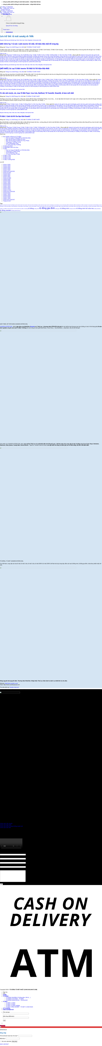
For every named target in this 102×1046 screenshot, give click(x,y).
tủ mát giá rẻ (97, 57)
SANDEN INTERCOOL (6, 326)
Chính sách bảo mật (5, 827)
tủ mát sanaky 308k (24, 60)
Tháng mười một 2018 (9, 191)
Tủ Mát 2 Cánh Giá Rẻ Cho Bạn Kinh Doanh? (15, 116)
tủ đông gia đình (47, 208)
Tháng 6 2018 (6, 195)
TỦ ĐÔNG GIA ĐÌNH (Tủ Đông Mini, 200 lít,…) (18, 997)
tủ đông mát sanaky (38, 56)
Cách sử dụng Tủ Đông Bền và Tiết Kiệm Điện (18, 138)
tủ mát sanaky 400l (46, 60)
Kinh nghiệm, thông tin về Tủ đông (12, 136)
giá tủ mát (90, 55)
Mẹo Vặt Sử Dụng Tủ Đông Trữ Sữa (15, 139)
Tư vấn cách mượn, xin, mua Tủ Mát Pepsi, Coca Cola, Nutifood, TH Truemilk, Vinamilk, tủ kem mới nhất (37, 93)
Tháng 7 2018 (6, 194)
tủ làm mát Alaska (54, 56)
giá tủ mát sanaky (17, 56)
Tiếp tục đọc (4, 53)
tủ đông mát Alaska (27, 56)
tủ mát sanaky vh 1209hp (78, 60)
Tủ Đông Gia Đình (8, 146)
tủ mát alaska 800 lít (69, 57)
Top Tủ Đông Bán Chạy (12, 143)
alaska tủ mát (84, 55)
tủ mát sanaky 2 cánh (79, 59)
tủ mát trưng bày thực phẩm (25, 61)
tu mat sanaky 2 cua (91, 59)
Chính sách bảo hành (5, 824)
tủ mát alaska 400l (59, 57)
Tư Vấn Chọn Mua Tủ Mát (36, 40)
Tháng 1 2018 (6, 198)
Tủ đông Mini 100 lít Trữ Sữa (10, 147)
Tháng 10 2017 (7, 201)
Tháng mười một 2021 (9, 171)
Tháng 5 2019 (6, 187)
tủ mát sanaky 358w (35, 60)
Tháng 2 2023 (6, 166)
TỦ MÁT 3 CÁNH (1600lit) (13, 1005)
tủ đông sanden (5, 210)
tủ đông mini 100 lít (72, 208)
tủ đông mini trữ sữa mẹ (85, 208)
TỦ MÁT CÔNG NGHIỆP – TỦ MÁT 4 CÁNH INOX (19, 1007)
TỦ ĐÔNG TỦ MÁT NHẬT (33, 47)
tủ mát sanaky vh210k (23, 86)
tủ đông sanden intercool (15, 210)
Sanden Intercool (14, 687)
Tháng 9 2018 (6, 193)
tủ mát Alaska (28, 57)
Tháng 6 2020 (6, 183)
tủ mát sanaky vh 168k (91, 60)
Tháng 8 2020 (6, 180)
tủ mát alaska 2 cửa (38, 57)
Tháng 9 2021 (6, 174)
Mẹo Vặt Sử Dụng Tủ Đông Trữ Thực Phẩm (17, 140)
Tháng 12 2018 (7, 190)
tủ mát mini (11, 59)
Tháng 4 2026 (6, 164)
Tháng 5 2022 (6, 168)
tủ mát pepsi (60, 106)
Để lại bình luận (37, 61)
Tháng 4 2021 (6, 176)
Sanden (32, 326)
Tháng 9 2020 (6, 179)
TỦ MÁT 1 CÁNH (10, 1003)
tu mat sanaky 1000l (68, 59)
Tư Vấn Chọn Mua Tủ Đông (13, 144)
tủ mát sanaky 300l (13, 60)
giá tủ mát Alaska (14, 81)
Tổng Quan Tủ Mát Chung (4, 40)
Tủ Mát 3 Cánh (32, 64)
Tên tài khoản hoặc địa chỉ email (9, 1035)
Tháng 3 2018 (6, 197)
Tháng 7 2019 (6, 186)
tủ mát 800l (22, 57)
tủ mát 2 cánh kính (89, 56)
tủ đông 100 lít (36, 208)
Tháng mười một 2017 (9, 199)
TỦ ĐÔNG (6, 996)
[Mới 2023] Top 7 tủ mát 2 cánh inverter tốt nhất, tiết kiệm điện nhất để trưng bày (29, 44)
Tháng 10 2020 (7, 178)
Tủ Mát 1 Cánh (21, 64)
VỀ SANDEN (6, 1008)
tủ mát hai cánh (4, 59)
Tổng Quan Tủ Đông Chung (13, 142)
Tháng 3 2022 (6, 170)
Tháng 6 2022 (6, 167)
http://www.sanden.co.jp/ (11, 683)
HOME (5, 994)
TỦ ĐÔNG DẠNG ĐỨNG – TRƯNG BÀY (17, 1000)
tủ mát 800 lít (14, 57)
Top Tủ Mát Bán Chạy (12, 40)
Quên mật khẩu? (4, 1044)
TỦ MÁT (5, 1001)
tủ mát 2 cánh (79, 56)
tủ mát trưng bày (13, 61)
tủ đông (31, 208)
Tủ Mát (17, 40)
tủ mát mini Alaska (20, 59)
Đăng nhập (14, 1041)
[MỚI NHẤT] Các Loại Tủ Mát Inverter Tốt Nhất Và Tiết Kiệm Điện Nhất (24, 68)
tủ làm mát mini (64, 56)
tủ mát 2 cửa (7, 57)
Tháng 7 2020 (6, 182)
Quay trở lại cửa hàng (12, 25)
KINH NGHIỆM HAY (8, 1009)
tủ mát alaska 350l (49, 57)
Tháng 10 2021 (7, 172)
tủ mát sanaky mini (66, 60)
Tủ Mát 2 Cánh (21, 40)
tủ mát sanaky (58, 59)
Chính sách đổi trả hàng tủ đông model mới (11, 826)
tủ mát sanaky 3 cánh (20, 85)
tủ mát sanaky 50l (55, 60)
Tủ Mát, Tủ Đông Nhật (28, 40)
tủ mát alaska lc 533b (81, 57)
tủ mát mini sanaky (40, 59)
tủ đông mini (64, 208)
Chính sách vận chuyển (6, 823)
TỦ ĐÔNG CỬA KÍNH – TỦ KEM (15, 998)
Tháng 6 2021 (6, 175)
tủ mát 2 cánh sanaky (14, 82)
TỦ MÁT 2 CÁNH (10, 1004)
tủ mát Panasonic (49, 59)
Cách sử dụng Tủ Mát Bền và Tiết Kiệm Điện (18, 150)
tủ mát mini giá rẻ (29, 59)
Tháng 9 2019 (6, 184)
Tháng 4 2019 (6, 188)
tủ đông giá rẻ (57, 208)
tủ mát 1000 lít (72, 56)
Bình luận (56, 86)
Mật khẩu (3, 1038)
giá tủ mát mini (8, 56)
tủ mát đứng (90, 57)
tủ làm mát (46, 56)
